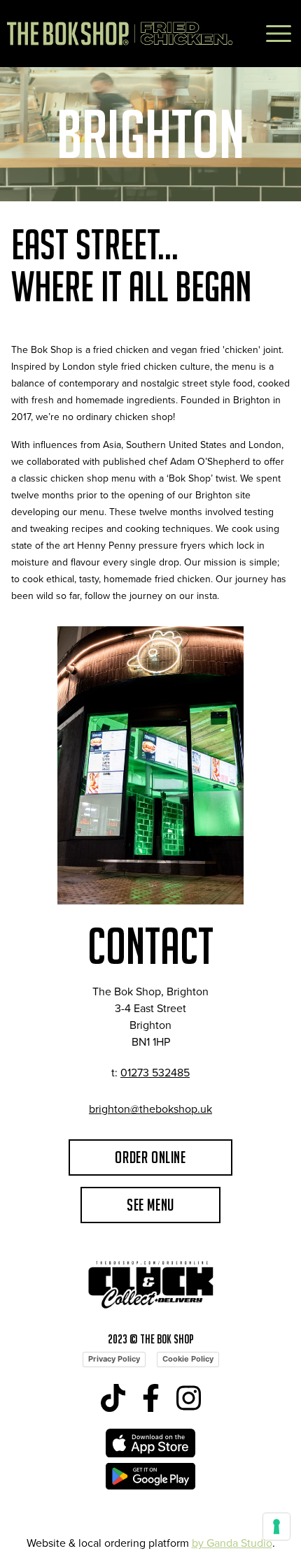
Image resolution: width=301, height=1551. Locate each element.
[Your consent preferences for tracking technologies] (276, 1526)
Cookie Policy (188, 1359)
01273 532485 (155, 1072)
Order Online (150, 1157)
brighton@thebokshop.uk (150, 1108)
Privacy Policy (114, 1359)
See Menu (150, 1204)
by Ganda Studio (232, 1542)
